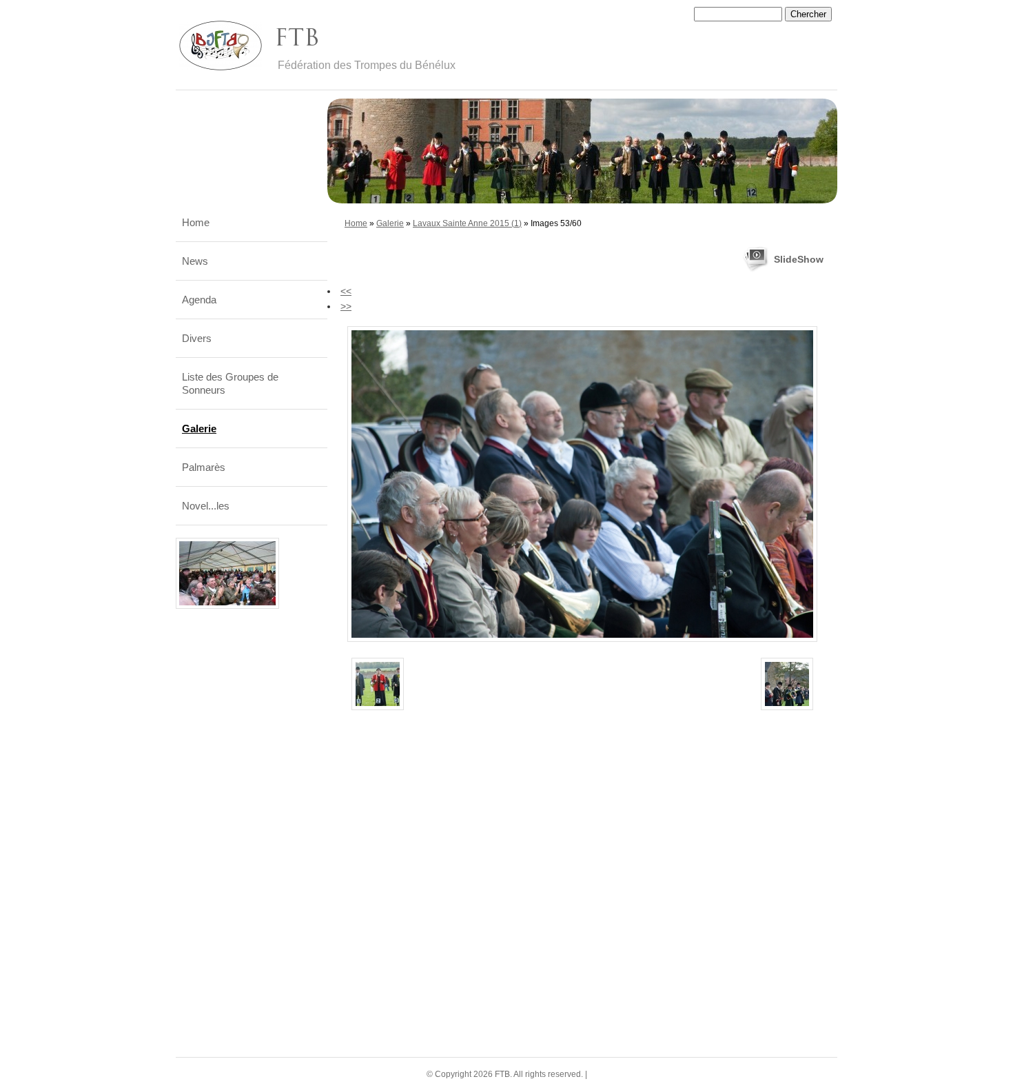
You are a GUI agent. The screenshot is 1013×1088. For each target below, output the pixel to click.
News (195, 261)
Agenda (199, 299)
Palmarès (203, 467)
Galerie (390, 223)
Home (356, 223)
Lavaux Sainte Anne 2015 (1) (467, 223)
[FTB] (220, 45)
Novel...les (205, 506)
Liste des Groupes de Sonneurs (230, 383)
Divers (197, 338)
